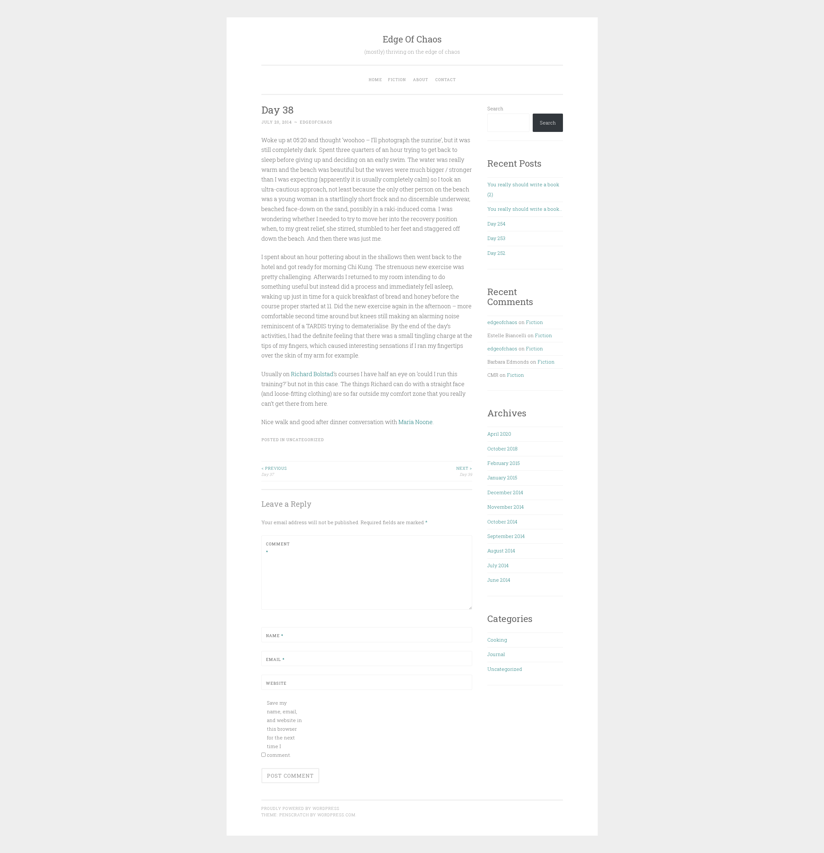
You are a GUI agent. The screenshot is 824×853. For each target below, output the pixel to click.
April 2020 (499, 434)
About (420, 79)
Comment (278, 548)
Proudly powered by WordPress (300, 808)
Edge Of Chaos (412, 39)
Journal (496, 654)
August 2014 (501, 550)
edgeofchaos (316, 122)
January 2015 (502, 477)
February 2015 (503, 463)
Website (276, 683)
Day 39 (464, 471)
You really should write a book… (524, 209)
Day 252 (496, 253)
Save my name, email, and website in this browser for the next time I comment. (284, 729)
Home (375, 79)
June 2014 (498, 580)
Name (274, 635)
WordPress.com (336, 814)
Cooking (497, 639)
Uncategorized (305, 439)
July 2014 (498, 565)
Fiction (397, 79)
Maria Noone (415, 422)
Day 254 (496, 223)
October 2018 (502, 448)
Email (275, 659)
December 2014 (505, 492)
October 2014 (502, 521)
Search (495, 108)
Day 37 (274, 471)
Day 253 (496, 238)
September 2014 (506, 536)
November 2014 (505, 507)
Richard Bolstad (312, 374)
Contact (445, 79)
